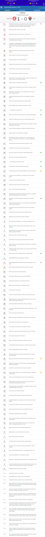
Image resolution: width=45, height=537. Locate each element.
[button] (44, 4)
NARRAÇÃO (7, 10)
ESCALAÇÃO (22, 10)
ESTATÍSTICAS (37, 10)
